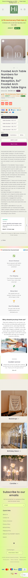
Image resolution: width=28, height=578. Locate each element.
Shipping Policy (7, 530)
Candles (13, 483)
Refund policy (23, 557)
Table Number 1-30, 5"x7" (10, 129)
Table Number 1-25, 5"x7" (10, 126)
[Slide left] (10, 68)
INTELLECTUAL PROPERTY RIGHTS (11, 534)
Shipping (3, 97)
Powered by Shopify (14, 557)
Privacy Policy (6, 524)
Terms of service (14, 559)
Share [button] (4, 240)
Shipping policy (22, 559)
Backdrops (13, 419)
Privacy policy (6, 559)
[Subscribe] (23, 505)
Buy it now (14, 144)
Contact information (14, 561)
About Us (5, 514)
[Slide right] (17, 68)
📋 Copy (17, 28)
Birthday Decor (13, 451)
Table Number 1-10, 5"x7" (9, 117)
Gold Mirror (13, 135)
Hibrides (8, 557)
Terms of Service (7, 521)
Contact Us (6, 517)
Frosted (5, 135)
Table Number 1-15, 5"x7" (9, 120)
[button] (2, 9)
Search (5, 537)
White (21, 135)
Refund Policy (6, 527)
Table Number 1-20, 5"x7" (10, 123)
